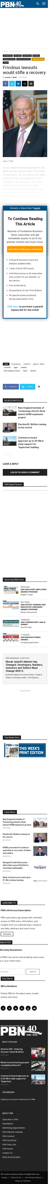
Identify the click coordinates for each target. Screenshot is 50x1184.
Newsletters (7, 1123)
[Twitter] (12, 83)
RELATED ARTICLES (13, 400)
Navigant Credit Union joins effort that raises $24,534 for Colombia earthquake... (16, 865)
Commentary (15, 51)
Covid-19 (27, 364)
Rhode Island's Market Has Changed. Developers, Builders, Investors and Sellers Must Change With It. (24, 666)
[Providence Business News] (12, 4)
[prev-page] (4, 454)
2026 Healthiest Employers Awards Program (33, 590)
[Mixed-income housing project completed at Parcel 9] (38, 1066)
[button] (37, 4)
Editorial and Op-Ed (23, 59)
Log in (37, 208)
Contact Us (7, 1153)
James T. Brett (11, 77)
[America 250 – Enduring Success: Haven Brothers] (38, 1052)
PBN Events (7, 1148)
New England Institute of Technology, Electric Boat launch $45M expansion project (17, 822)
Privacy (4, 1177)
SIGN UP (33, 972)
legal (16, 367)
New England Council (12, 371)
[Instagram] (9, 1008)
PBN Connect (8, 1136)
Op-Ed (6, 63)
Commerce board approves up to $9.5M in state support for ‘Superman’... (15, 1079)
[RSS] (21, 1008)
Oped (25, 371)
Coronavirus (27, 56)
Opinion (33, 371)
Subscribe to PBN (10, 1119)
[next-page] (9, 454)
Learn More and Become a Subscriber (25, 249)
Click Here (13, 306)
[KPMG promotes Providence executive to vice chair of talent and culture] (40, 851)
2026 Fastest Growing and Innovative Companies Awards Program (33, 607)
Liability (24, 367)
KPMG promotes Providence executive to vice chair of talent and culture (17, 850)
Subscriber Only (38, 59)
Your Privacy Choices (33, 1177)
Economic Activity (9, 59)
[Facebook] (5, 83)
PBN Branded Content (18, 658)
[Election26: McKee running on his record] (10, 427)
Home (5, 51)
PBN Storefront (9, 1140)
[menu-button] (43, 4)
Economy (36, 56)
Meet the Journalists (11, 1157)
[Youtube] (34, 1008)
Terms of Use (16, 1177)
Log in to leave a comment (25, 472)
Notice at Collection (23, 1181)
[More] (39, 386)
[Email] (25, 83)
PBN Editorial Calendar (12, 1132)
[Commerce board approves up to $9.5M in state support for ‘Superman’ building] (10, 441)
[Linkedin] (18, 83)
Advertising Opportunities (13, 1127)
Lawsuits (7, 367)
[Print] (31, 83)
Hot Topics (17, 56)
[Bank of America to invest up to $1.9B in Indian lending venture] (40, 881)
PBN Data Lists (9, 1144)
